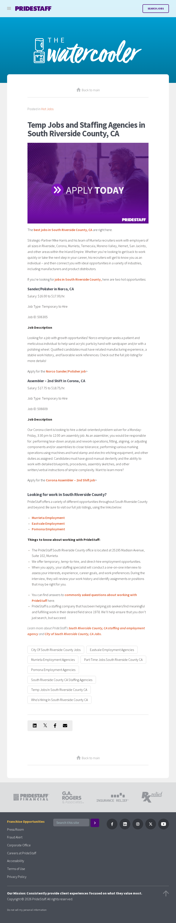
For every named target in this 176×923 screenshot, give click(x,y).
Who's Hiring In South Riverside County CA (59, 700)
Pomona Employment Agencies (53, 670)
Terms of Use (16, 869)
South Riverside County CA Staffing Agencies (61, 680)
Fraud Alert (14, 837)
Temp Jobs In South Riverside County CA (59, 689)
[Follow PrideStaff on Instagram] (137, 828)
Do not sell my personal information (27, 909)
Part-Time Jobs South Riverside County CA (113, 659)
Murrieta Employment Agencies (53, 659)
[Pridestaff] (33, 8)
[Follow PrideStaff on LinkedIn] (125, 828)
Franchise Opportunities (26, 821)
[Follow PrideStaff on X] (150, 828)
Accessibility (15, 861)
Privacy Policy (16, 876)
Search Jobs (156, 8)
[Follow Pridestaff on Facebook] (112, 828)
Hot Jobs (47, 109)
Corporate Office (19, 845)
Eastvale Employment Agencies (112, 650)
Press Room (15, 829)
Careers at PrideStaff (21, 853)
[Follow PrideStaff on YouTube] (163, 828)
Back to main (91, 90)
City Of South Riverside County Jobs (55, 650)
